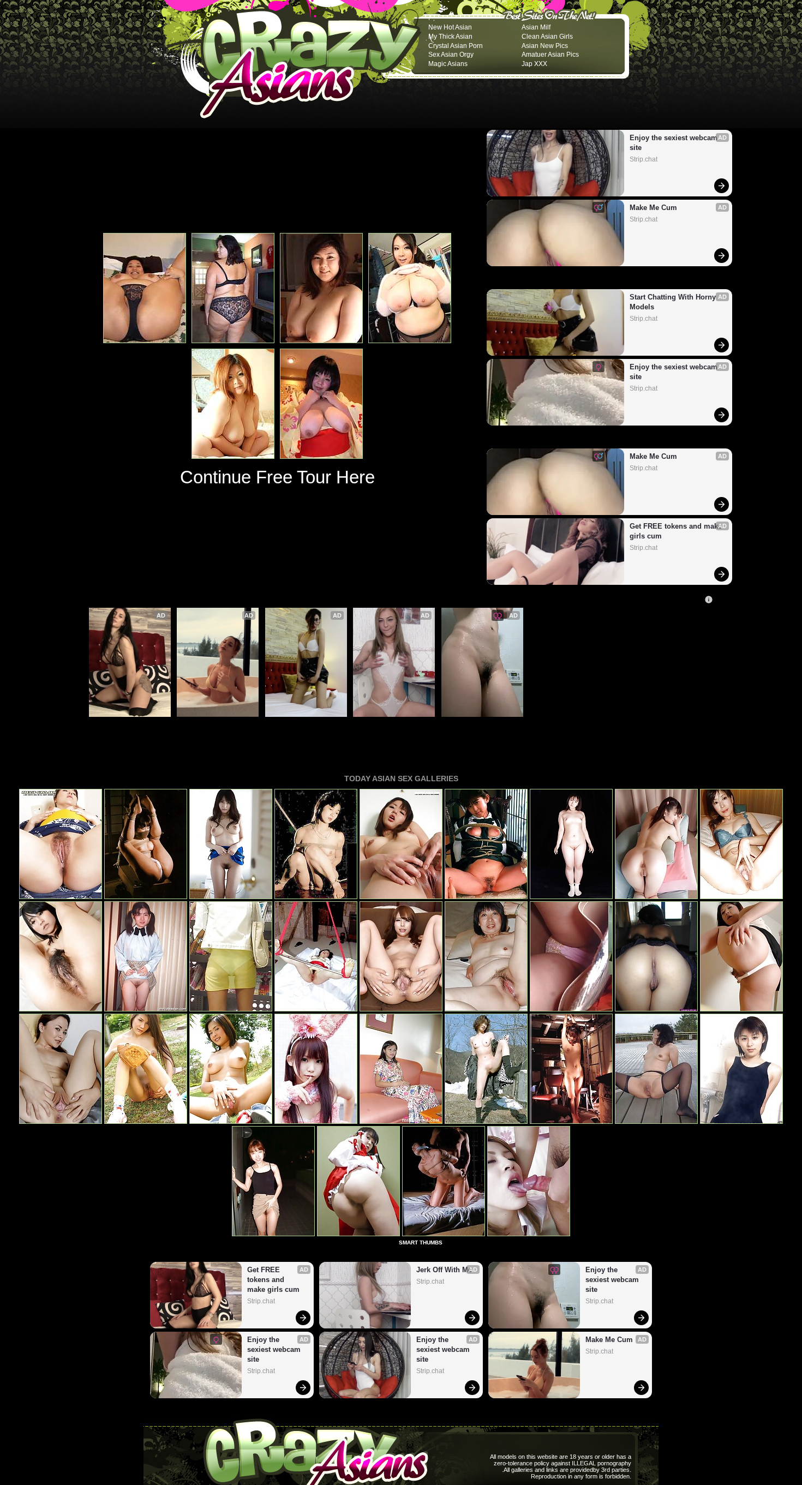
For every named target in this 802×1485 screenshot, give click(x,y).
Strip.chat (643, 159)
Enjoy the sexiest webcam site (675, 143)
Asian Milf (536, 27)
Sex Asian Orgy (451, 54)
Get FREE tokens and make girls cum (676, 531)
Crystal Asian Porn (455, 46)
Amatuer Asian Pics (550, 54)
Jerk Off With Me (385, 722)
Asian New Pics (545, 46)
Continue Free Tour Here (277, 477)
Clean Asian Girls (547, 36)
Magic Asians (448, 64)
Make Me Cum (653, 207)
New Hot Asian (450, 27)
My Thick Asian (450, 36)
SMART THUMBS (420, 1243)
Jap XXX (534, 64)
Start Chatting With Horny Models (674, 302)
